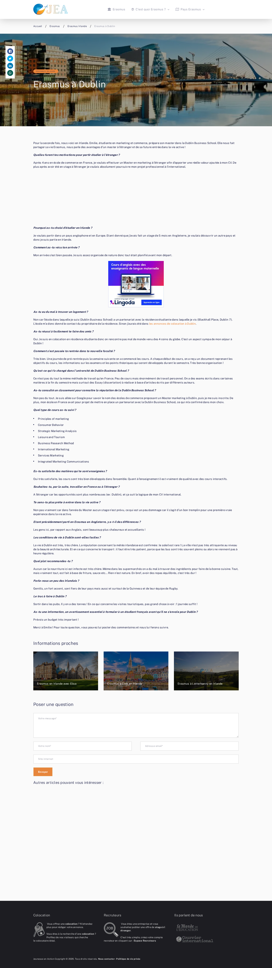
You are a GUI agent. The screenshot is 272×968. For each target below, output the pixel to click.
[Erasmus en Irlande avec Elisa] (65, 671)
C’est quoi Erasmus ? (150, 9)
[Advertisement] (136, 198)
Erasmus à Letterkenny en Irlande (200, 683)
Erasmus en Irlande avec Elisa (56, 683)
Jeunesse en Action (43, 959)
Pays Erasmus (190, 9)
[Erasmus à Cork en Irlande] (136, 671)
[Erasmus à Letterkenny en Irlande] (206, 671)
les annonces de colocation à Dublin (172, 323)
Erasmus (118, 9)
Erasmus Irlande (46, 71)
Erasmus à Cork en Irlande (124, 683)
